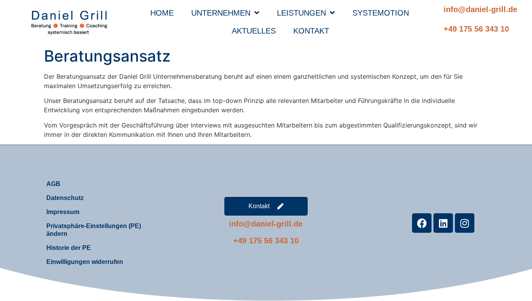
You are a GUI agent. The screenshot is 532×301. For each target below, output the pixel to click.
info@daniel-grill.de (480, 9)
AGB (53, 184)
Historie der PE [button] (68, 247)
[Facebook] (422, 223)
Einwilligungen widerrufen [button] (84, 262)
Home (162, 13)
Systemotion (380, 13)
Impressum (62, 212)
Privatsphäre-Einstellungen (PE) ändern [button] (93, 230)
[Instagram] (464, 223)
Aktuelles (254, 31)
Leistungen (301, 13)
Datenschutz (65, 198)
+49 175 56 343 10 (476, 29)
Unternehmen (220, 13)
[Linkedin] (443, 223)
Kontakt (311, 31)
